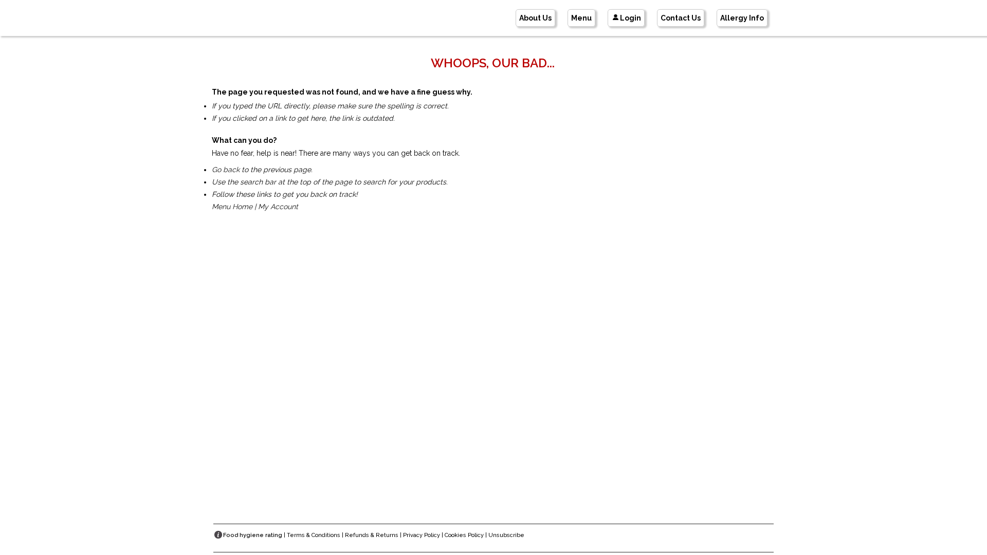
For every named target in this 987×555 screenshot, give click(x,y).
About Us (535, 18)
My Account (278, 206)
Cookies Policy (464, 535)
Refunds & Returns (371, 535)
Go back (226, 169)
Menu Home (232, 206)
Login (630, 18)
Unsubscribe (506, 535)
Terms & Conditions (313, 535)
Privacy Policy (421, 535)
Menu (581, 18)
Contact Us (681, 18)
